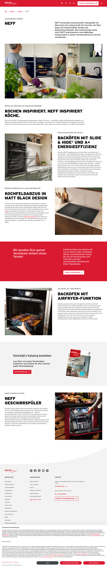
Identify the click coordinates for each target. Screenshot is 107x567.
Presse (32, 487)
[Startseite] (6, 11)
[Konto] (70, 3)
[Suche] (74, 3)
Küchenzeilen (8, 496)
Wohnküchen (8, 508)
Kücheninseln (8, 505)
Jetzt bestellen (20, 372)
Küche (7, 211)
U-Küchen (7, 502)
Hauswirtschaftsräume (11, 511)
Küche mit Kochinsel (30, 216)
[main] (53, 227)
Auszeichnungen (34, 493)
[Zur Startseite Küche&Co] (10, 3)
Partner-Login (37, 499)
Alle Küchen (8, 481)
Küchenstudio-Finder (35, 496)
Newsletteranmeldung (65, 498)
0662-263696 (62, 494)
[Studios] (62, 3)
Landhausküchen (9, 487)
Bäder (6, 517)
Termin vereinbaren (87, 3)
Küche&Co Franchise (35, 490)
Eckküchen (7, 499)
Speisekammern (9, 514)
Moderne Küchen (9, 484)
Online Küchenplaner (10, 523)
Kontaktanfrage (59, 486)
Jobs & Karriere (34, 484)
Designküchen (8, 490)
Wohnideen (8, 520)
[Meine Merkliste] (66, 3)
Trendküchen (8, 493)
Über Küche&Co (34, 481)
